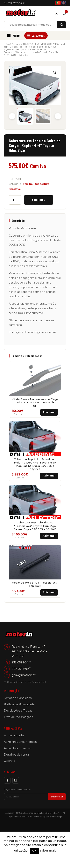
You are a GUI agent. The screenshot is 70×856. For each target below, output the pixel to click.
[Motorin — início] (21, 13)
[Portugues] (58, 2)
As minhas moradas (17, 748)
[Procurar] (61, 24)
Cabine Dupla (17, 49)
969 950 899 (20, 668)
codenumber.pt (54, 816)
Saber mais (47, 850)
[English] (63, 2)
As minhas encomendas (20, 742)
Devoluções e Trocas (18, 710)
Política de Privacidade (19, 704)
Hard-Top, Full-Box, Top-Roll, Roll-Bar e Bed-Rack (35, 45)
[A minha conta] (56, 13)
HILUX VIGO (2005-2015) (45, 44)
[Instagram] (15, 780)
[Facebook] (7, 780)
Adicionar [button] (49, 412)
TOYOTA (27, 44)
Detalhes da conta (16, 754)
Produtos (16, 44)
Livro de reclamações (18, 717)
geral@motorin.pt (24, 675)
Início (7, 44)
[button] (54, 72)
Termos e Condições (18, 698)
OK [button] (34, 850)
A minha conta (14, 735)
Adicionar (39, 200)
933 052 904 (16, 3)
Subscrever (57, 796)
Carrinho (9, 761)
